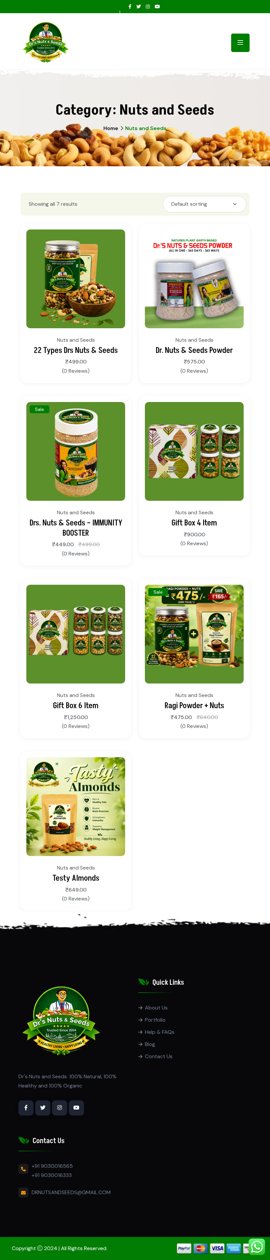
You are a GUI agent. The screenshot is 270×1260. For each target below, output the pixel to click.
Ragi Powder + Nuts (194, 705)
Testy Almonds (75, 878)
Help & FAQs (160, 1032)
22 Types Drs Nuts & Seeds (76, 350)
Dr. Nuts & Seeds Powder (194, 350)
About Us (156, 1007)
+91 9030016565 (52, 1166)
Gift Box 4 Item (194, 523)
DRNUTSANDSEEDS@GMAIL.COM (71, 1192)
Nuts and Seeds (76, 339)
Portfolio (155, 1019)
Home (110, 128)
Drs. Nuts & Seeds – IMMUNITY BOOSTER (76, 528)
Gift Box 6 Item (75, 705)
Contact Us (159, 1056)
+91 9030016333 (52, 1175)
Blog (150, 1044)
